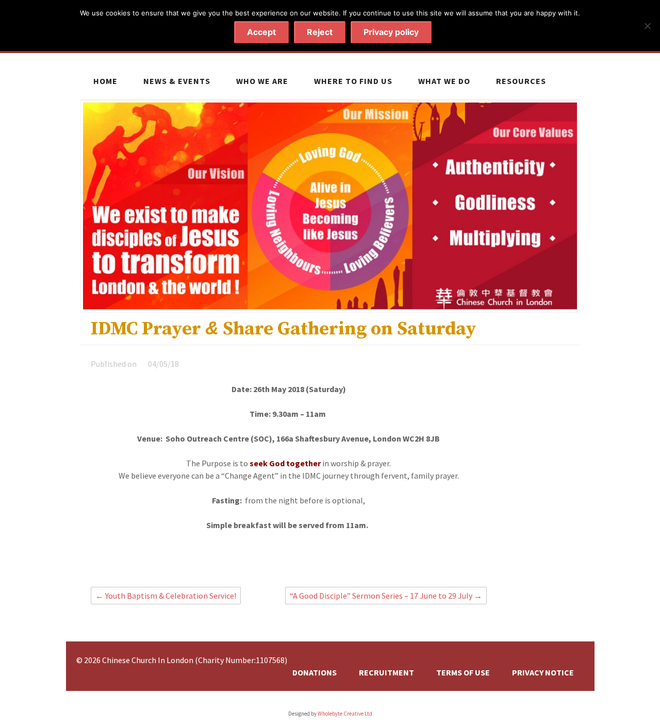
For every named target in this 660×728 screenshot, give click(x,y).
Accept (261, 32)
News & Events (176, 81)
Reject (320, 32)
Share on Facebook (287, 563)
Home (105, 81)
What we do (444, 81)
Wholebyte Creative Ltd (345, 713)
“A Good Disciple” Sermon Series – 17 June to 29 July (386, 595)
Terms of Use (463, 672)
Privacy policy (391, 32)
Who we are (262, 81)
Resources (521, 81)
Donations (314, 672)
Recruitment (386, 672)
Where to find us (353, 81)
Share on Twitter (306, 563)
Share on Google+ (324, 563)
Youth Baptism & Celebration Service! (165, 595)
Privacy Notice (543, 672)
